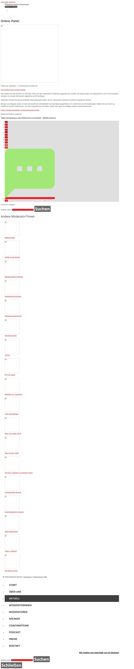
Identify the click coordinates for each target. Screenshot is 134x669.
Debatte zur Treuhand (13, 394)
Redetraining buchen (13, 296)
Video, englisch (11, 551)
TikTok (7, 355)
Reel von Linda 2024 (13, 434)
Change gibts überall (13, 492)
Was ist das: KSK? (12, 453)
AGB (45, 577)
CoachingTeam (19, 625)
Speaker (14, 618)
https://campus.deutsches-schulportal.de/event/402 (20, 110)
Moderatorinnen (20, 605)
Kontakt (14, 645)
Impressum (28, 577)
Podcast (15, 632)
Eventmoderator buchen (14, 512)
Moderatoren (18, 612)
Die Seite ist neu (11, 571)
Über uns (15, 591)
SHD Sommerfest (11, 414)
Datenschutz (38, 577)
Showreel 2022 (11, 336)
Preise (13, 639)
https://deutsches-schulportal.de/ (13, 90)
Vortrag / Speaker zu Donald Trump (19, 473)
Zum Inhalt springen (8, 2)
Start (13, 585)
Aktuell (11, 205)
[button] (6, 122)
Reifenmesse (10, 238)
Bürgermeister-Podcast (14, 277)
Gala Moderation (11, 532)
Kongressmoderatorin (13, 316)
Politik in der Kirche (12, 257)
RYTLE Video (10, 375)
